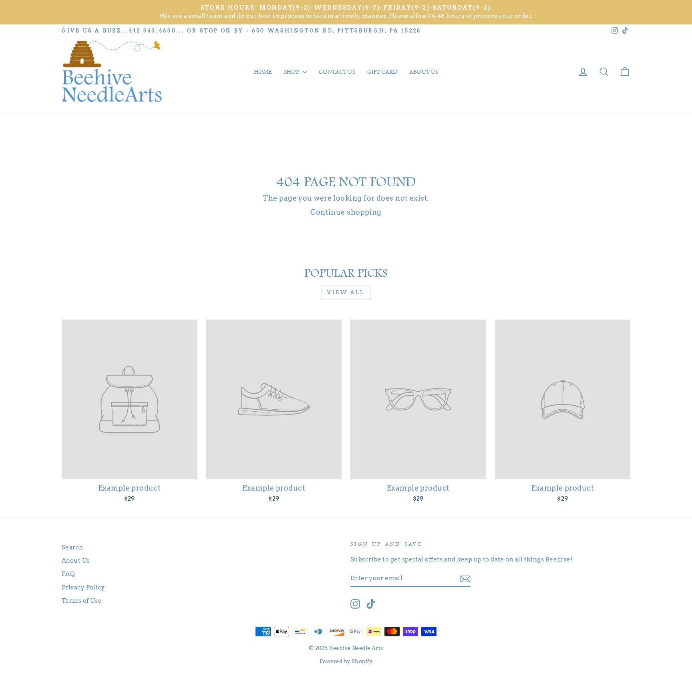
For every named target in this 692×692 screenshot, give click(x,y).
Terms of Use (81, 600)
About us (423, 71)
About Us (76, 560)
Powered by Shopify (346, 661)
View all (346, 293)
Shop (292, 71)
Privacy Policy (83, 587)
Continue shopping (346, 212)
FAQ (68, 573)
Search (72, 547)
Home (263, 71)
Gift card (382, 71)
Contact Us (337, 71)
